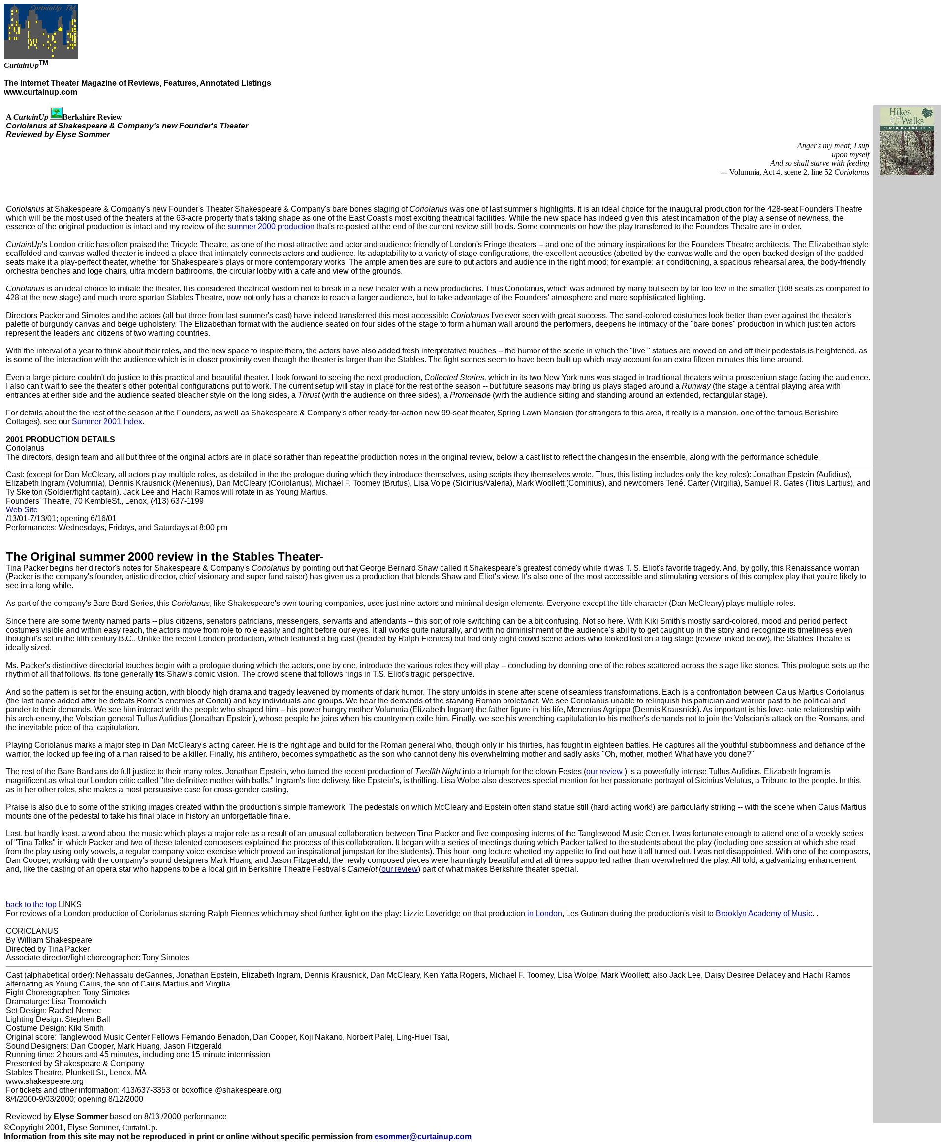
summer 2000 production (272, 227)
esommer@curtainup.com (423, 1136)
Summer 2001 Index (107, 421)
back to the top (31, 904)
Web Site (22, 510)
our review (605, 771)
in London (544, 913)
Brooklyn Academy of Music (764, 913)
